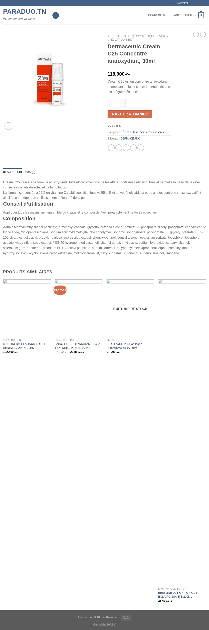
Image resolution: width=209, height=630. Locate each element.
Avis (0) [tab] (30, 172)
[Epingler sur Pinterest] (133, 147)
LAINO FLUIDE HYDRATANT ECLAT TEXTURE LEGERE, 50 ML (78, 345)
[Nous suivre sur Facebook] (192, 3)
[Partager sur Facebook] (111, 147)
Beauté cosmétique (139, 36)
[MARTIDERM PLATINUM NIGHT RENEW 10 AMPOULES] (27, 308)
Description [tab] (12, 172)
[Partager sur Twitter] (118, 147)
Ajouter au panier (130, 114)
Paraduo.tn (24, 11)
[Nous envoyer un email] (204, 3)
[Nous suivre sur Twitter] (200, 3)
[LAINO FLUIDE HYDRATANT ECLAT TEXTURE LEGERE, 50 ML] (78, 308)
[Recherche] (55, 15)
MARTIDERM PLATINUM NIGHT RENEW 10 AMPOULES (24, 345)
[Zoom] (8, 126)
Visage (164, 36)
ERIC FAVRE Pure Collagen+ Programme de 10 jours (125, 345)
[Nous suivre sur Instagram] (196, 3)
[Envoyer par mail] (126, 147)
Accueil (114, 36)
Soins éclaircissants (152, 132)
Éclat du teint (122, 39)
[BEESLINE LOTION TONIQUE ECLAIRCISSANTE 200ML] (182, 432)
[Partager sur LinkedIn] (140, 147)
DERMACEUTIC (130, 138)
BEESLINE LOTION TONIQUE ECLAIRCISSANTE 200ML (177, 594)
